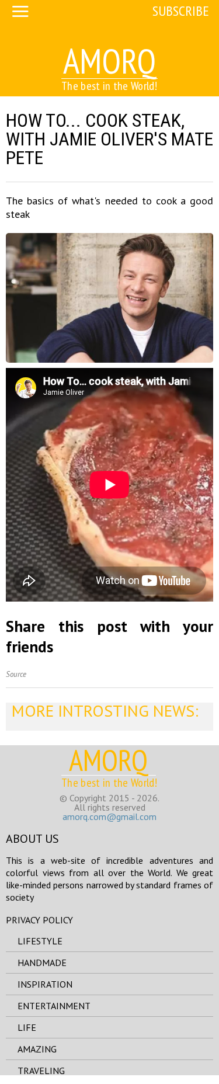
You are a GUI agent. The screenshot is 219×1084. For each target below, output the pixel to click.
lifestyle (40, 941)
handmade (42, 962)
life (27, 1027)
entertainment (54, 1005)
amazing (37, 1049)
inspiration (45, 984)
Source (16, 674)
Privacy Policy (39, 920)
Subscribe (180, 11)
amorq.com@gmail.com (109, 816)
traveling (41, 1070)
